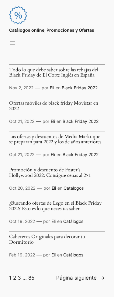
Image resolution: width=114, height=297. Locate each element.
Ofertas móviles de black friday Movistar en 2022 (53, 106)
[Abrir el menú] (12, 43)
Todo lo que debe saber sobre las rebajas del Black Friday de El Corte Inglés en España (53, 72)
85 (31, 278)
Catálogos (74, 188)
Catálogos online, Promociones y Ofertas (51, 30)
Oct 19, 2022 (22, 221)
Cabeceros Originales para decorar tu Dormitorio (47, 239)
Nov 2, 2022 (21, 87)
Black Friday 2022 (80, 87)
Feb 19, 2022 (22, 254)
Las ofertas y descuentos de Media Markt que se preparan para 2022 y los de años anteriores (55, 139)
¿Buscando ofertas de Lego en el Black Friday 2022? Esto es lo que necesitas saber (55, 206)
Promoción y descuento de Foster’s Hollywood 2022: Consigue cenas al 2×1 (50, 172)
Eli (52, 87)
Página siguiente (80, 278)
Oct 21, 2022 (21, 121)
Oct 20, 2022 (22, 188)
